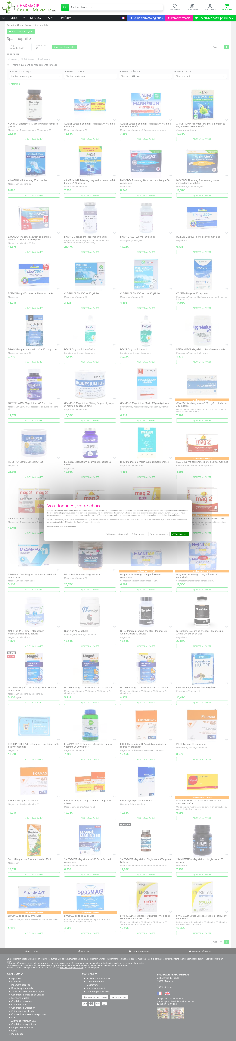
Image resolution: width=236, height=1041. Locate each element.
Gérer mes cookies (159, 534)
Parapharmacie (180, 18)
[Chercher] (65, 7)
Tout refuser (139, 534)
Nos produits (12, 18)
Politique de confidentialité (116, 534)
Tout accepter (180, 534)
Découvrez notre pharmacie (216, 18)
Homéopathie (67, 18)
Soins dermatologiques (148, 18)
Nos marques (40, 18)
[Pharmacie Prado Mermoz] (29, 7)
